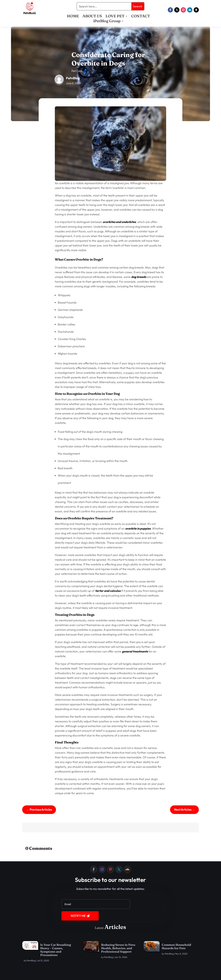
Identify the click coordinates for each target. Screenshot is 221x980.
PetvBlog (31, 960)
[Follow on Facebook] (170, 9)
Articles (115, 926)
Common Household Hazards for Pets (176, 946)
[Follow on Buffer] (196, 9)
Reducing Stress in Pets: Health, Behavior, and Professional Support (118, 948)
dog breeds (138, 277)
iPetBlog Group (107, 21)
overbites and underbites (119, 222)
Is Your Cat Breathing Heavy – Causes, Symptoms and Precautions (55, 950)
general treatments (135, 651)
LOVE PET (114, 16)
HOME (73, 16)
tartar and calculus (108, 591)
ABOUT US (92, 16)
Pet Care (77, 71)
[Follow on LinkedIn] (189, 9)
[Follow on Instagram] (183, 9)
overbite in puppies (138, 528)
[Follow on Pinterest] (110, 869)
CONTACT (140, 16)
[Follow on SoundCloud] (127, 869)
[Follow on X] (176, 9)
